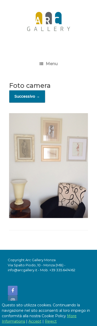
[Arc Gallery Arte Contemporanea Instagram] (13, 300)
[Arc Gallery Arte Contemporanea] (48, 24)
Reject (51, 321)
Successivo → (27, 96)
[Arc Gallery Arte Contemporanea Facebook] (13, 291)
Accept (34, 321)
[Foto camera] (48, 216)
